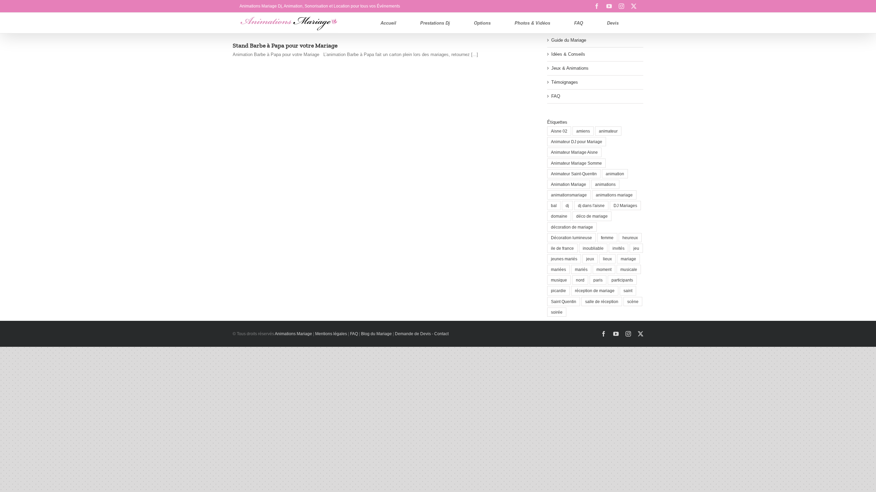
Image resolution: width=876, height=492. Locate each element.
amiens (583, 131)
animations (605, 184)
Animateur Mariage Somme (576, 163)
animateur (608, 131)
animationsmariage (569, 195)
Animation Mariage (568, 184)
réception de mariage (595, 290)
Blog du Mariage (376, 333)
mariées (558, 269)
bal (554, 205)
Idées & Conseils (568, 54)
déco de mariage (592, 216)
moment (603, 269)
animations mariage (614, 195)
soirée (557, 312)
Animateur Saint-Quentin (574, 174)
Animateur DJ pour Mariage (576, 141)
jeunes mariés (564, 259)
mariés (581, 269)
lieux (607, 259)
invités (618, 248)
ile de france (562, 248)
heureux (630, 237)
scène (633, 301)
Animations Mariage (293, 333)
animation (615, 174)
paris (598, 280)
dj (567, 205)
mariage (628, 259)
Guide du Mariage (568, 40)
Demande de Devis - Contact (422, 333)
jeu (636, 248)
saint (627, 290)
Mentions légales (331, 333)
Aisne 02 (559, 131)
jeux (590, 259)
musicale (628, 269)
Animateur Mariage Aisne (574, 152)
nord (580, 280)
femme (607, 237)
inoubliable (593, 248)
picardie (558, 290)
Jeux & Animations (570, 68)
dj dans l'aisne (591, 205)
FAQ (555, 96)
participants (622, 280)
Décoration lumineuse (571, 237)
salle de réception (601, 301)
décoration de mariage (572, 227)
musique (559, 280)
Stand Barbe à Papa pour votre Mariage (285, 45)
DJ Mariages (625, 205)
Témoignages (564, 82)
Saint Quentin (563, 301)
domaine (559, 216)
